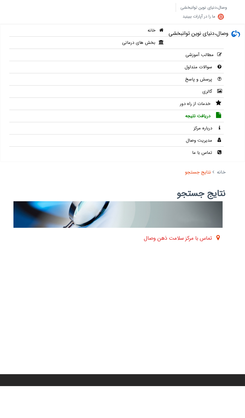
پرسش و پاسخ (199, 79)
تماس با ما (203, 152)
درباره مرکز (204, 128)
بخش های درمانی (138, 42)
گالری (208, 91)
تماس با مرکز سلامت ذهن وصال (178, 238)
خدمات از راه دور (196, 103)
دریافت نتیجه (198, 116)
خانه (151, 30)
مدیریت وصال (200, 140)
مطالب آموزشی (200, 54)
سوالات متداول (199, 67)
